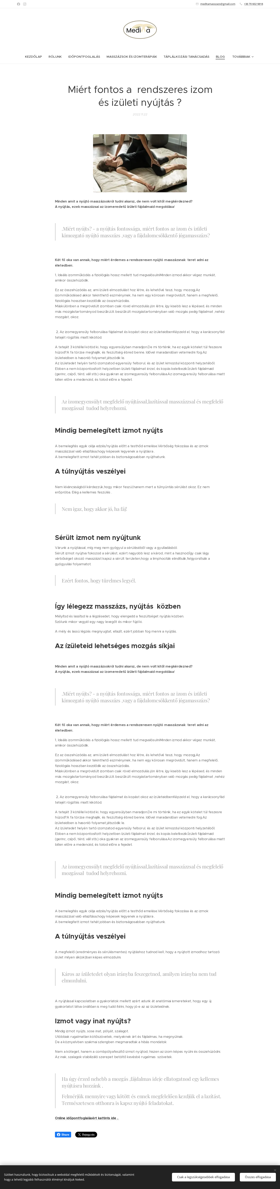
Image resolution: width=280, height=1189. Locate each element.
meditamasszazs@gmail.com (217, 4)
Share (65, 1134)
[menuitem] (35, 57)
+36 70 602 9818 (253, 4)
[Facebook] (18, 4)
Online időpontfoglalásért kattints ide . (87, 1118)
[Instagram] (24, 4)
